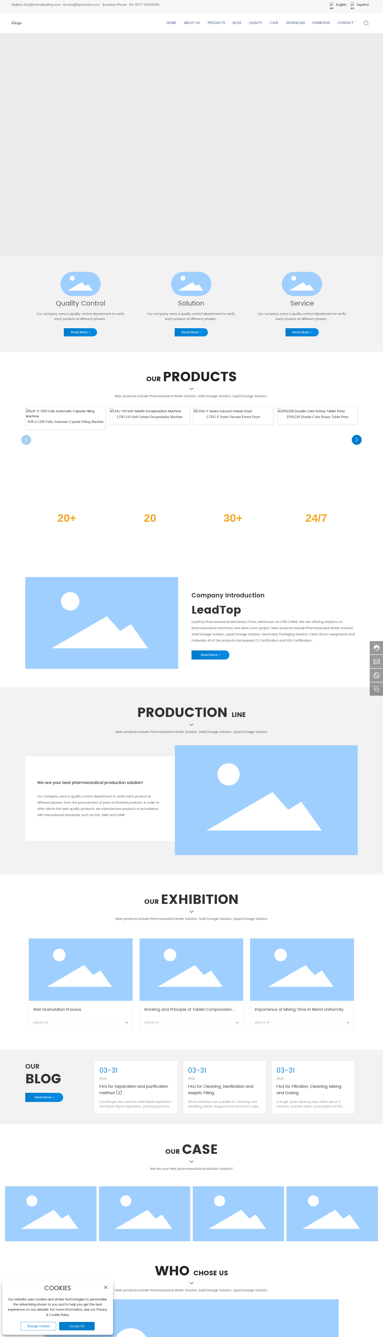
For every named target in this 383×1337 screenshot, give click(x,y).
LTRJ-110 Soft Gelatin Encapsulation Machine (149, 417)
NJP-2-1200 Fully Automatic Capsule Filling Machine (66, 422)
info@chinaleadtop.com (42, 4)
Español (363, 4)
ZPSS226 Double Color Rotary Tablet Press (317, 417)
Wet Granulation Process (57, 1009)
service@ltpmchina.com (81, 4)
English (341, 4)
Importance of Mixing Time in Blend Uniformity (299, 1009)
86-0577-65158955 (144, 4)
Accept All (76, 1326)
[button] (357, 440)
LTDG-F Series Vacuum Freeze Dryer (233, 417)
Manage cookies (38, 1326)
